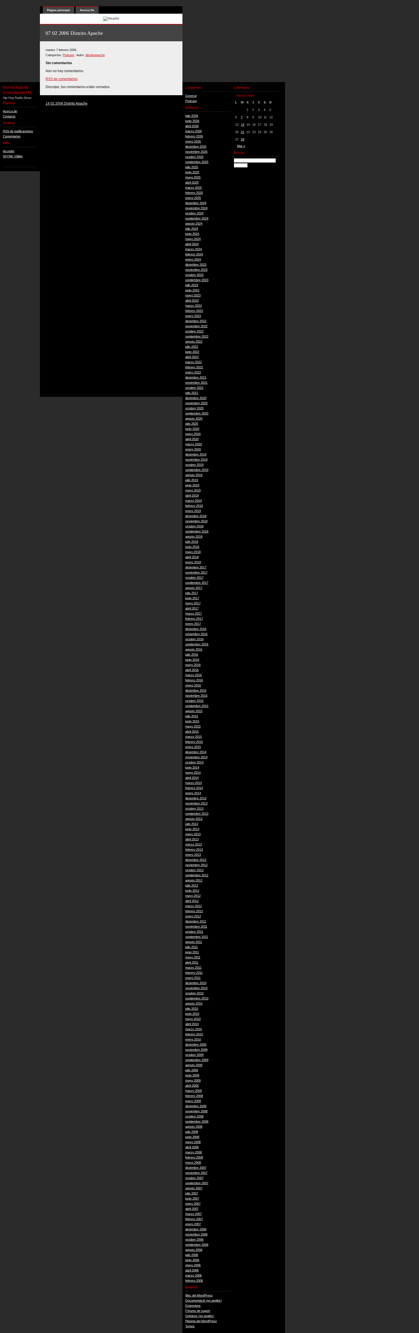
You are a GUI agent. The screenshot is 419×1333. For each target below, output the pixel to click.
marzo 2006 (193, 1275)
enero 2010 (193, 1039)
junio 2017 (192, 598)
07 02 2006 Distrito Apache (74, 33)
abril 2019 (192, 495)
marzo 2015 (193, 736)
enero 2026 (193, 141)
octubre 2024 (194, 213)
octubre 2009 (194, 1054)
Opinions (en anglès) (199, 1316)
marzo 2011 (193, 967)
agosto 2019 (193, 475)
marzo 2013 (193, 844)
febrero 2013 (194, 849)
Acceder (9, 151)
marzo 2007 (193, 1214)
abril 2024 (192, 244)
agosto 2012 (193, 880)
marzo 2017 (193, 613)
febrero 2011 (194, 972)
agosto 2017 (193, 588)
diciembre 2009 (195, 1044)
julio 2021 (191, 393)
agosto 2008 (193, 1126)
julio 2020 (191, 423)
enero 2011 (193, 978)
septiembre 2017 (196, 582)
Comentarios (12, 136)
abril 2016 (192, 670)
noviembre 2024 (196, 208)
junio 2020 (192, 428)
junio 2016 (192, 659)
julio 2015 (191, 716)
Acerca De (87, 10)
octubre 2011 (194, 931)
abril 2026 (192, 126)
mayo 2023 (193, 295)
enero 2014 (193, 793)
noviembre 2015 (196, 695)
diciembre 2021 (195, 377)
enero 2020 (193, 449)
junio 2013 (192, 829)
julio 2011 (191, 947)
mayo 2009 (193, 1080)
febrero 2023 (194, 310)
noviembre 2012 (196, 865)
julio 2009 (191, 1070)
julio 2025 (191, 167)
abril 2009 (192, 1085)
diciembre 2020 (195, 398)
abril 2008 (192, 1147)
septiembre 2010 (196, 998)
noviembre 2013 (196, 803)
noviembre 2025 (196, 151)
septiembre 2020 (196, 413)
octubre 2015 (194, 700)
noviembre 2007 (196, 1172)
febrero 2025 (194, 192)
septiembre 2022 (196, 336)
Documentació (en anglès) (203, 1300)
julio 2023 (191, 285)
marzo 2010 (193, 1029)
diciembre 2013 (195, 798)
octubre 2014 (194, 762)
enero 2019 (193, 511)
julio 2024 (191, 228)
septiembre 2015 (196, 706)
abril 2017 (192, 608)
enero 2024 (193, 259)
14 (242, 124)
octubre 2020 (194, 408)
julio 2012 (191, 885)
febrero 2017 (194, 618)
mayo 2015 (193, 726)
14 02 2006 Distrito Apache (67, 103)
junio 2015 (192, 721)
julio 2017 (191, 593)
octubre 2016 (194, 639)
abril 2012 (192, 901)
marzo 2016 (193, 675)
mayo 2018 (193, 552)
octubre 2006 (194, 1239)
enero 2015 (193, 747)
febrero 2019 (194, 505)
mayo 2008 (193, 1142)
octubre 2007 (194, 1178)
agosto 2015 (193, 711)
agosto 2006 (193, 1249)
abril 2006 (192, 1270)
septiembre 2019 (196, 470)
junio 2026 (192, 121)
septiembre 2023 (196, 280)
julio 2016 (191, 654)
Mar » (241, 146)
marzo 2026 (193, 131)
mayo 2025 (193, 177)
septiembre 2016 (196, 644)
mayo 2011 (192, 957)
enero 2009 (193, 1101)
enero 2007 (193, 1224)
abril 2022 (192, 357)
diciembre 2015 (195, 690)
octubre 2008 (194, 1116)
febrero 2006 (194, 1280)
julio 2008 (191, 1131)
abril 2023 (192, 300)
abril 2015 (192, 731)
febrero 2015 (194, 741)
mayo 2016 (193, 664)
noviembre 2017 (196, 572)
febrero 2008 (194, 1157)
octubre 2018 (194, 526)
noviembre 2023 (196, 269)
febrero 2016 (194, 680)
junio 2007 (192, 1198)
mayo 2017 (193, 603)
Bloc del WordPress (199, 1295)
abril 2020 (192, 439)
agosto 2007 (193, 1188)
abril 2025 (192, 182)
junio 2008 (192, 1137)
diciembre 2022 (195, 321)
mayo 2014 (193, 772)
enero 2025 (193, 198)
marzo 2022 (193, 362)
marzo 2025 (193, 187)
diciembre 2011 (195, 921)
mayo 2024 (193, 239)
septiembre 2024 (196, 218)
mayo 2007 (193, 1203)
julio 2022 (191, 346)
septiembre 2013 (196, 813)
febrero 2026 (194, 136)
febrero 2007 (194, 1219)
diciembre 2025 (195, 146)
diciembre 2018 (195, 516)
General (190, 95)
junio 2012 (192, 890)
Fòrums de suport (197, 1310)
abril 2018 (192, 557)
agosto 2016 (193, 649)
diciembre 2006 (195, 1229)
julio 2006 (191, 1255)
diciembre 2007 (195, 1167)
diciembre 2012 (195, 859)
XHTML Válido (13, 156)
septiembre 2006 (196, 1244)
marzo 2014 (193, 783)
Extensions (193, 1305)
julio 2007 (191, 1193)
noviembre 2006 (196, 1234)
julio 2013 (191, 824)
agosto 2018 (193, 536)
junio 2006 (192, 1260)
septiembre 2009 (196, 1060)
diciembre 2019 (195, 454)
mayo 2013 (193, 834)
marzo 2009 (193, 1090)
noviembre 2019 (196, 459)
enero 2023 (193, 316)
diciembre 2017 (195, 567)
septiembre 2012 (196, 875)
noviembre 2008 (196, 1111)
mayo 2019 (193, 490)
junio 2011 (192, 952)
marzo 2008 (193, 1152)
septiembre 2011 (196, 936)
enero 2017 (193, 623)
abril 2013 (192, 839)
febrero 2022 (194, 367)
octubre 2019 (194, 464)
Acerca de (10, 111)
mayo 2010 (193, 1019)
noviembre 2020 (196, 403)
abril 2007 (192, 1208)
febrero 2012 (194, 911)
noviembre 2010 (196, 988)
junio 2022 (192, 351)
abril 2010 (192, 1024)
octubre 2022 (194, 331)
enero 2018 (193, 562)
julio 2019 (191, 480)
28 (242, 139)
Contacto (9, 116)
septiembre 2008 (196, 1121)
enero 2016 (193, 685)
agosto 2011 (193, 942)
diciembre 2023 (195, 264)
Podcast (68, 55)
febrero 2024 (194, 254)
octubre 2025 (194, 157)
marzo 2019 (193, 500)
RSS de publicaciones (18, 131)
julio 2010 (191, 1008)
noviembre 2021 (196, 382)
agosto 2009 (193, 1065)
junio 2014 (192, 767)
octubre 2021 (194, 387)
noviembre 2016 (196, 634)
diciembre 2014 (195, 752)
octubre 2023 (194, 275)
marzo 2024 (193, 249)
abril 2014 (192, 777)
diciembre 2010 (195, 983)
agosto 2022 (193, 341)
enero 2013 (193, 854)
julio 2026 (191, 115)
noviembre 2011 (196, 926)
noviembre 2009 (196, 1049)
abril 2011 (191, 962)
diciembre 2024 (195, 203)
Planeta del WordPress (201, 1321)
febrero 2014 (194, 788)
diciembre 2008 (195, 1106)
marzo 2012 (193, 906)
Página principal (58, 10)
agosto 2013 (193, 818)
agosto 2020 (193, 418)
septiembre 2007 (196, 1183)
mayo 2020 (193, 434)
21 (242, 132)
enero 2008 (193, 1162)
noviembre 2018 (196, 521)
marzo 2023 (193, 305)
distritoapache (95, 55)
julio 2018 (191, 541)
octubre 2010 (194, 993)
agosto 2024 (193, 223)
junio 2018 (192, 546)
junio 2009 (192, 1075)
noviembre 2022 (196, 326)
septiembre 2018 (196, 531)
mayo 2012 (193, 895)
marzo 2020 (193, 444)
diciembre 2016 (195, 629)
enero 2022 (193, 372)
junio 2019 (192, 485)
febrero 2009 (194, 1096)
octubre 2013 (194, 808)
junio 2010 (192, 1013)
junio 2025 (192, 172)
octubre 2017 (194, 577)
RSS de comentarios (62, 79)
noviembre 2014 (196, 757)
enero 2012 (193, 916)
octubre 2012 (194, 870)
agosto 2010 (193, 1003)
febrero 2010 (194, 1034)
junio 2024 (192, 233)
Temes (190, 1326)
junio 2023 (192, 290)
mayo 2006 (193, 1265)
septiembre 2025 (196, 162)
